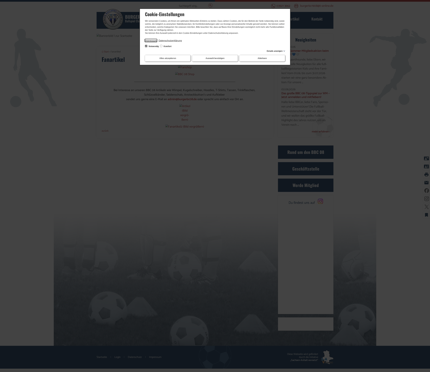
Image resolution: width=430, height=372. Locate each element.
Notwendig (153, 46)
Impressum (151, 40)
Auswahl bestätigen (215, 58)
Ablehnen (262, 58)
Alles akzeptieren (167, 58)
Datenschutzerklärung (170, 40)
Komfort (167, 46)
